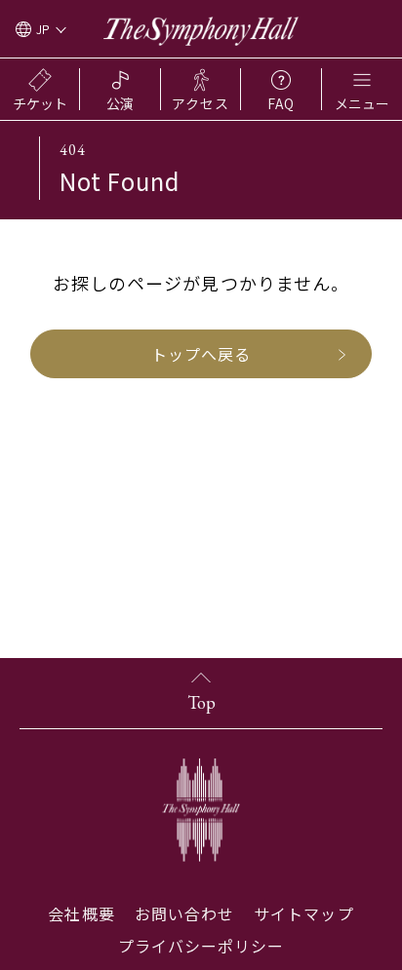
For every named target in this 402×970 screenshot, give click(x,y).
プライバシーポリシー (201, 945)
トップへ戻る (201, 354)
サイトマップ (303, 913)
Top (201, 702)
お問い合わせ (184, 913)
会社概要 (81, 913)
